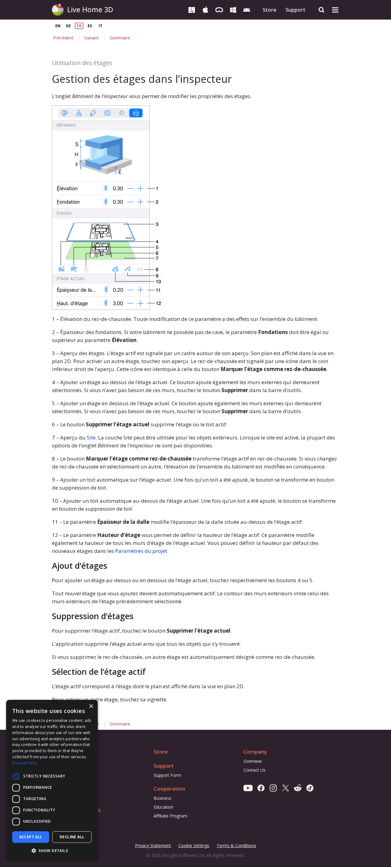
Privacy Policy (24, 763)
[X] (285, 788)
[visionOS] (219, 9)
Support (295, 9)
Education (163, 807)
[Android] (246, 9)
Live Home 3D (90, 9)
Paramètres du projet (141, 550)
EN (57, 25)
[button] (52, 851)
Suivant (91, 38)
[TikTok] (310, 788)
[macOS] (192, 9)
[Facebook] (261, 788)
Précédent (63, 38)
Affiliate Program (170, 816)
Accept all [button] (30, 836)
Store (269, 9)
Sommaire (120, 38)
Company (255, 751)
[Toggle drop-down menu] (335, 10)
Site (91, 437)
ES (90, 25)
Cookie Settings (193, 845)
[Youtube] (248, 788)
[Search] (321, 10)
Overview (252, 761)
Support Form (167, 775)
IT (100, 25)
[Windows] (233, 9)
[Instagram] (273, 788)
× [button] (91, 706)
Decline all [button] (72, 836)
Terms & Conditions (236, 845)
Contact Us (254, 770)
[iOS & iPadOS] (205, 9)
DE (68, 25)
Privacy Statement (153, 845)
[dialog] (52, 780)
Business (162, 798)
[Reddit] (297, 788)
